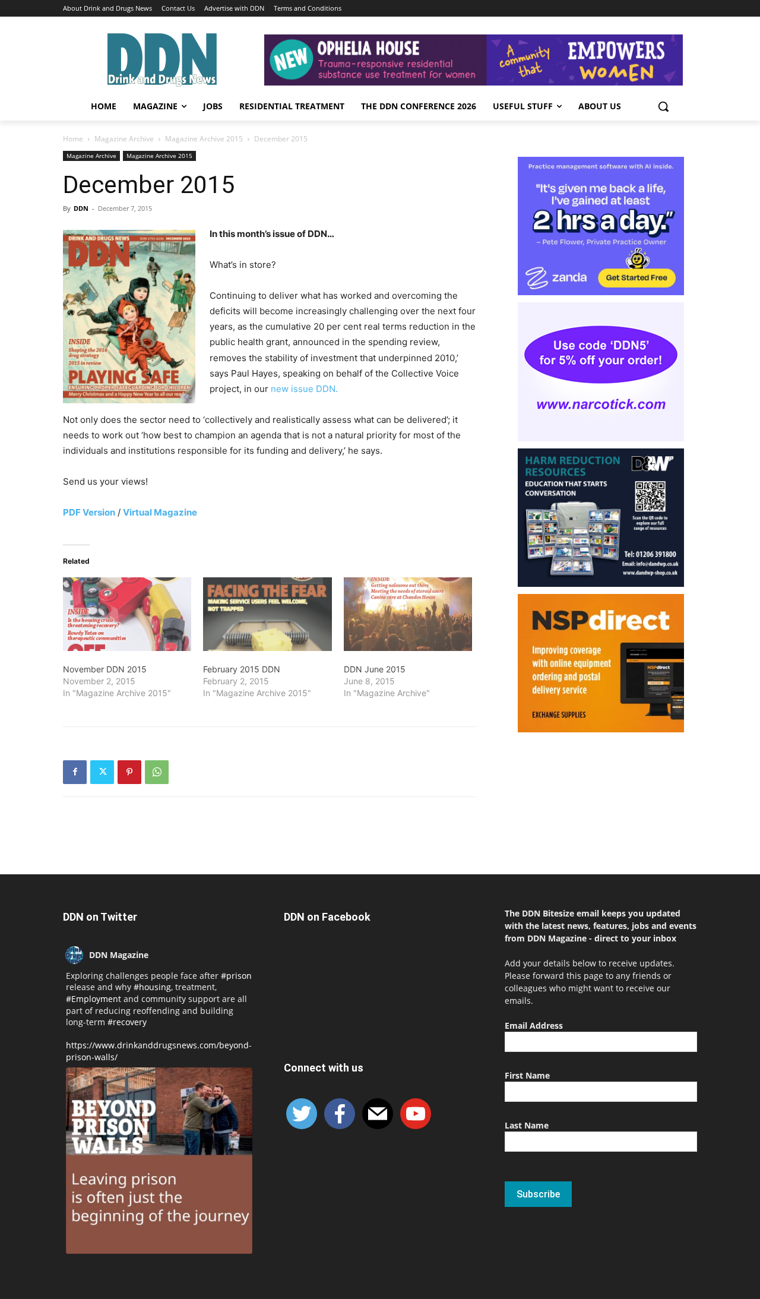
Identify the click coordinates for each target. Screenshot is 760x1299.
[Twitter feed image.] (159, 1160)
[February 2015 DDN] (267, 614)
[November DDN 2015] (127, 614)
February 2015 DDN (241, 669)
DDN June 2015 (375, 669)
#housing (152, 987)
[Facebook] (75, 772)
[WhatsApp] (157, 772)
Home (73, 139)
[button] (663, 106)
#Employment (93, 998)
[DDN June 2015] (408, 614)
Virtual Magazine (160, 512)
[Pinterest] (129, 772)
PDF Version (89, 512)
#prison (236, 975)
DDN (81, 208)
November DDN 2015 (105, 669)
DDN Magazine (118, 954)
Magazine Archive (124, 139)
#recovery (127, 1022)
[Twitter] (102, 772)
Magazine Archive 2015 (204, 139)
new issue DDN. (304, 388)
